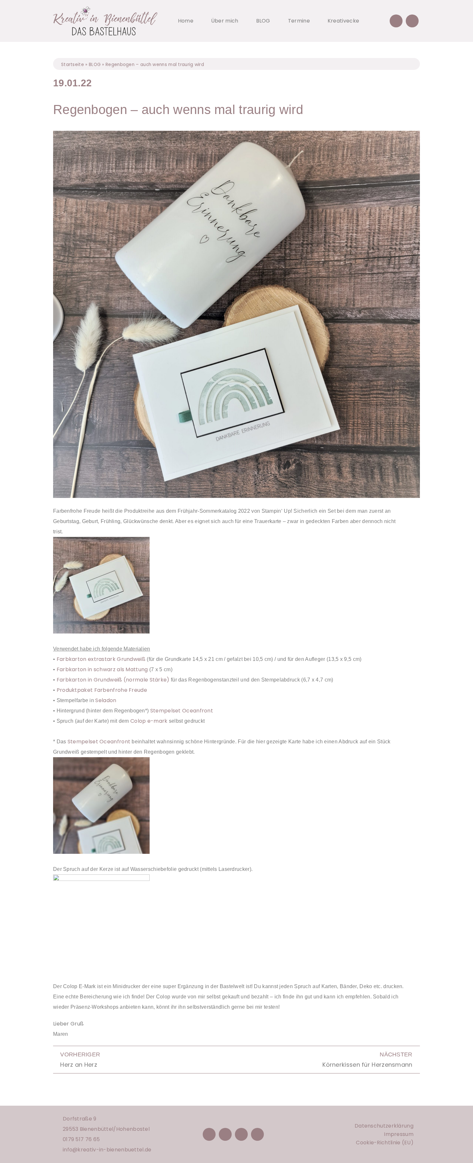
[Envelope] (412, 20)
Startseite (72, 65)
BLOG (263, 20)
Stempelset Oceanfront (181, 710)
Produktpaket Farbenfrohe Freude (102, 690)
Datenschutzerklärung (384, 1126)
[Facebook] (209, 1134)
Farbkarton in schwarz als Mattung (102, 669)
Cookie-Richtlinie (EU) (384, 1142)
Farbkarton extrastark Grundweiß (101, 659)
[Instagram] (225, 1134)
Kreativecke (343, 20)
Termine (299, 20)
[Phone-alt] (396, 20)
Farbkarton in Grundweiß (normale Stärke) (113, 679)
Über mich (224, 20)
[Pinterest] (241, 1134)
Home (185, 20)
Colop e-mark (149, 721)
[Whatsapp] (257, 1134)
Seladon (105, 700)
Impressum (398, 1134)
